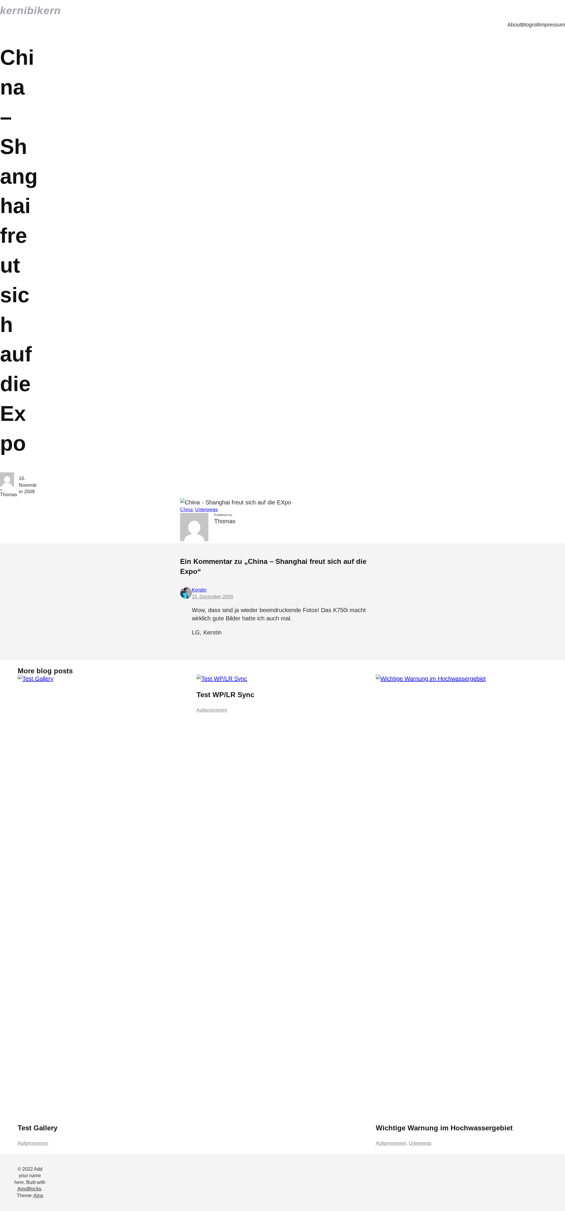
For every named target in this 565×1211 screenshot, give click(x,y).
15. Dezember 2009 (212, 596)
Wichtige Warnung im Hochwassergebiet (444, 1128)
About (514, 25)
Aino (38, 1195)
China (186, 509)
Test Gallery (37, 1128)
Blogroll (530, 25)
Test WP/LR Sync (225, 695)
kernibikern (30, 10)
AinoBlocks (29, 1188)
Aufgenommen (33, 1143)
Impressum (552, 25)
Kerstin (199, 589)
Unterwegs (206, 509)
